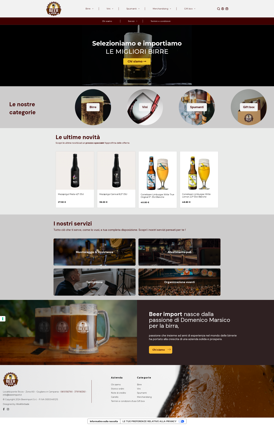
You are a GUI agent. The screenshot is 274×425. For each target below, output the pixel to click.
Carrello (114, 397)
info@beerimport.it (12, 395)
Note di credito (118, 393)
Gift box (141, 401)
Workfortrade (22, 404)
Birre (139, 384)
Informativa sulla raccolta (104, 421)
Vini (139, 388)
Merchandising (144, 397)
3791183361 (80, 391)
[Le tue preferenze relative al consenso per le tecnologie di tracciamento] (2, 318)
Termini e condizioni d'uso (124, 401)
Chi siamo (135, 61)
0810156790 (67, 391)
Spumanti (142, 393)
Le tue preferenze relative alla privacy (150, 421)
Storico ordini (117, 388)
